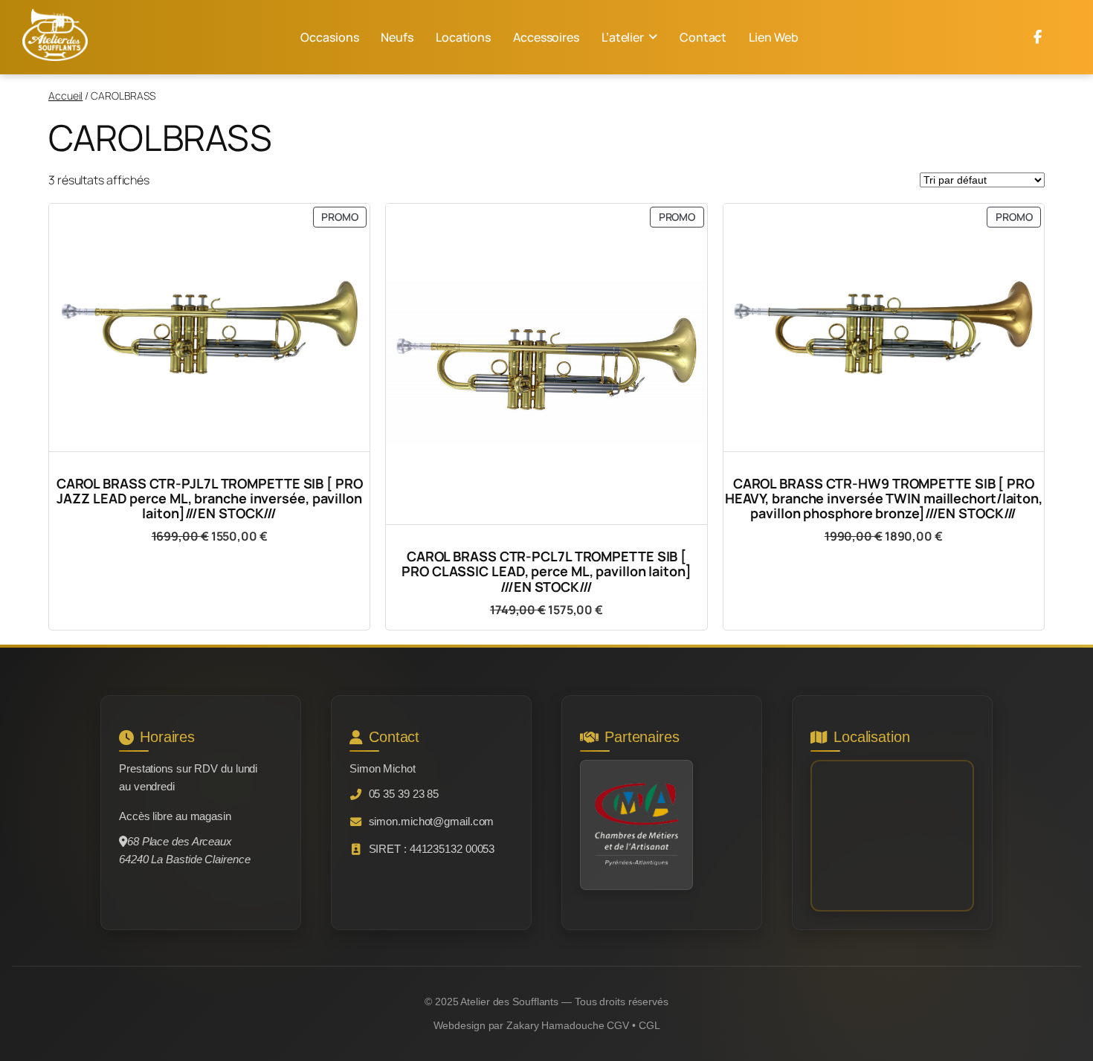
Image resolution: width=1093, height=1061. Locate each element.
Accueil (65, 95)
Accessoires (546, 37)
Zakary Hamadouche (555, 1025)
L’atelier (623, 37)
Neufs (397, 37)
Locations (463, 37)
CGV (618, 1025)
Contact (703, 37)
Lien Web (773, 37)
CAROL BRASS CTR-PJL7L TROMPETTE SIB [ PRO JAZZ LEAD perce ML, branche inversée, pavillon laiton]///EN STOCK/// (210, 498)
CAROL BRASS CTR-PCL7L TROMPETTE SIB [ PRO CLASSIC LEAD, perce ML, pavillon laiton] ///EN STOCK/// (546, 571)
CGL (649, 1025)
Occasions (329, 37)
